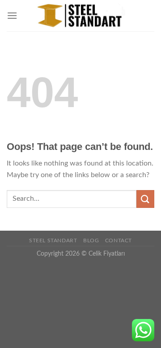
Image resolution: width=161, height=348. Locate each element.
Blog (91, 240)
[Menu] (12, 15)
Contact (118, 240)
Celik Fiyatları (107, 253)
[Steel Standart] (80, 15)
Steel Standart (53, 240)
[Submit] (145, 198)
